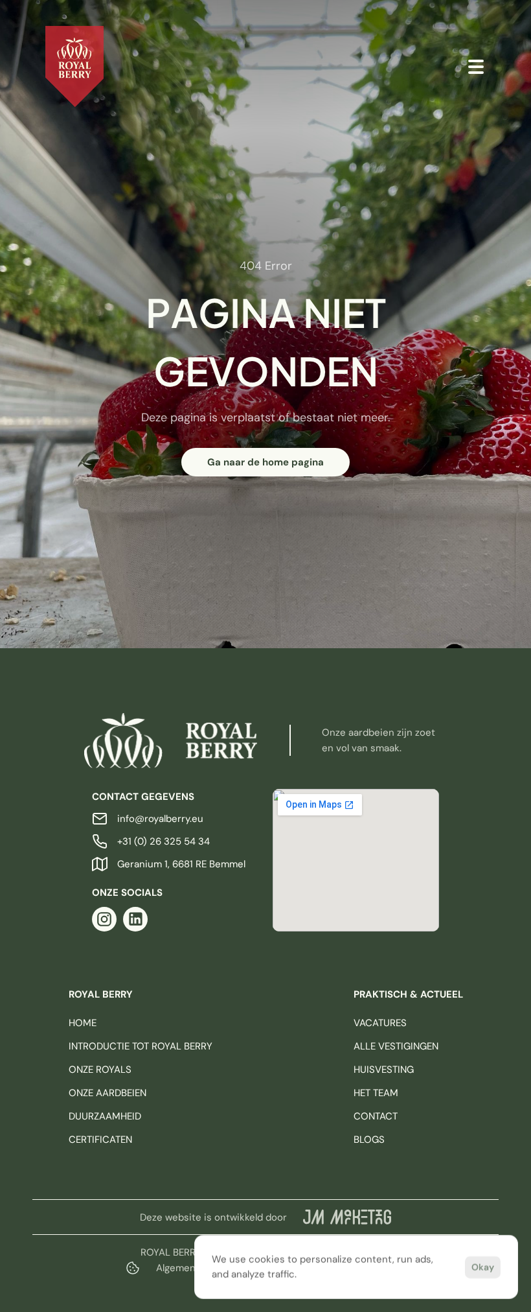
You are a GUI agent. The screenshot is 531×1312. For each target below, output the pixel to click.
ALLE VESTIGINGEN (396, 1046)
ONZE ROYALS (100, 1069)
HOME (82, 1022)
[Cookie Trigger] (133, 1268)
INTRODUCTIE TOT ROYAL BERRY (140, 1046)
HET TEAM (376, 1092)
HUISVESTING (384, 1069)
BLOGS (369, 1139)
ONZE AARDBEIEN (107, 1092)
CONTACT (376, 1116)
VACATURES (380, 1022)
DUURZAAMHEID (105, 1116)
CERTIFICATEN (100, 1139)
